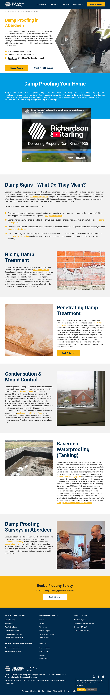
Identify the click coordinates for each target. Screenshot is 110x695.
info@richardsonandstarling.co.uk (24, 677)
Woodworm (43, 627)
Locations (53, 4)
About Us (65, 4)
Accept (81, 690)
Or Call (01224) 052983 (43, 68)
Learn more (91, 690)
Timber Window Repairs (47, 634)
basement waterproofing (18, 236)
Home (7, 11)
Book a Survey (96, 4)
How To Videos (44, 651)
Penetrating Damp (11, 627)
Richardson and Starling (14, 541)
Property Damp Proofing (15, 615)
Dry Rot (41, 620)
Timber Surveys (44, 638)
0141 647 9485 (60, 675)
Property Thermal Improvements (18, 643)
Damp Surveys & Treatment (14, 638)
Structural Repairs (80, 620)
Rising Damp (9, 623)
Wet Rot (42, 623)
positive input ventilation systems (29, 413)
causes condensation (25, 391)
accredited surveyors (12, 544)
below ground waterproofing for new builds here (74, 503)
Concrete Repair (44, 631)
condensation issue (17, 229)
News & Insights (44, 648)
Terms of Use (46, 691)
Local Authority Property (82, 631)
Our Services (40, 4)
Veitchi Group (43, 659)
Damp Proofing (15, 11)
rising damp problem (53, 215)
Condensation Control (12, 631)
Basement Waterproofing (13, 634)
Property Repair (80, 615)
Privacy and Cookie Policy (61, 691)
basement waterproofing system (69, 476)
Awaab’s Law (77, 4)
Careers (41, 655)
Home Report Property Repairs (84, 623)
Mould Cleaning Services (13, 651)
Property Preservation (48, 615)
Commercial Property (81, 627)
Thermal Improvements (12, 648)
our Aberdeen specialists (39, 196)
